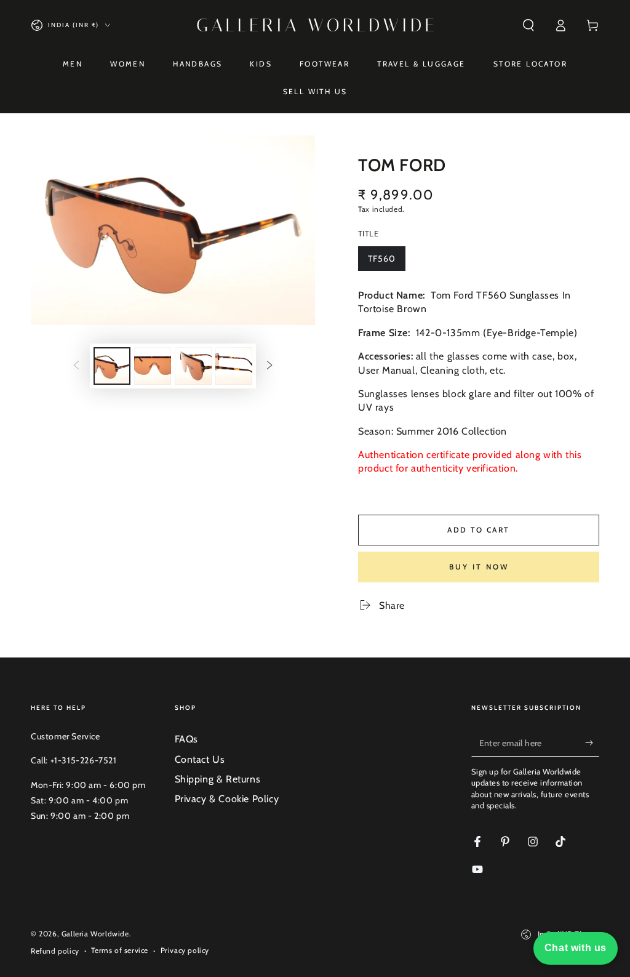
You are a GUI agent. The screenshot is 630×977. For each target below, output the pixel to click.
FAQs (186, 739)
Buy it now (479, 566)
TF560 (386, 262)
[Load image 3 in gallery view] (193, 366)
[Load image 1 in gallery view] (112, 366)
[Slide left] (76, 365)
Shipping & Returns (218, 779)
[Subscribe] (592, 742)
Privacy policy (185, 950)
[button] (528, 25)
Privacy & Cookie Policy (227, 799)
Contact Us (200, 759)
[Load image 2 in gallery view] (152, 366)
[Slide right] (269, 365)
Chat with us (575, 948)
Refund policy (55, 950)
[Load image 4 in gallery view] (233, 366)
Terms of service (119, 950)
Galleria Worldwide (95, 933)
